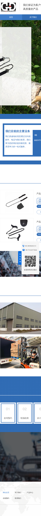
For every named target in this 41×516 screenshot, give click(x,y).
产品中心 (30, 492)
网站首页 (6, 492)
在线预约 (6, 498)
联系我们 (18, 498)
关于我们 (18, 492)
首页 (11, 17)
